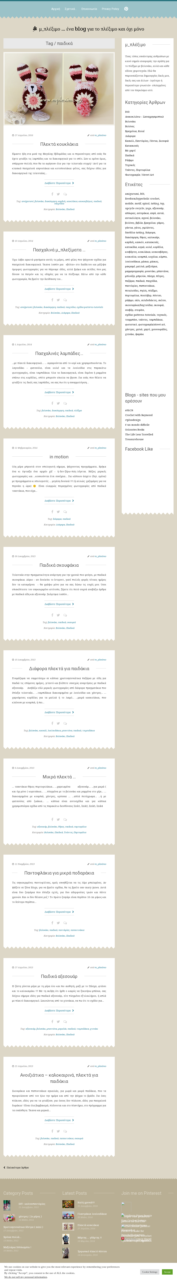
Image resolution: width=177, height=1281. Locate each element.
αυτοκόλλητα (132, 218)
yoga (148, 208)
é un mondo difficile (137, 424)
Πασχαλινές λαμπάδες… (59, 353)
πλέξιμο (78, 410)
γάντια (129, 227)
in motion (59, 456)
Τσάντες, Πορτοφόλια (75, 832)
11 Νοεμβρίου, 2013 (25, 864)
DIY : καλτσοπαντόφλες (32, 1203)
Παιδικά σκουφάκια (59, 565)
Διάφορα (65, 312)
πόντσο (157, 295)
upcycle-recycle (134, 208)
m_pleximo (100, 135)
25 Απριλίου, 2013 (24, 1066)
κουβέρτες (131, 251)
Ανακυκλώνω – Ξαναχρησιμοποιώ (144, 116)
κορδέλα (158, 247)
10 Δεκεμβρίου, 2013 (25, 659)
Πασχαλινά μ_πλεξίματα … (59, 249)
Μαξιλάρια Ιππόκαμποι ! (17, 1247)
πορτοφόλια (80, 826)
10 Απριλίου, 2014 (24, 240)
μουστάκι (150, 271)
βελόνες (129, 222)
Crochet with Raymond (139, 415)
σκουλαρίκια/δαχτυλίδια (139, 305)
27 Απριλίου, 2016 (24, 135)
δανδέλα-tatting (134, 232)
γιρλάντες (148, 227)
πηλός (143, 290)
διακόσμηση (51, 201)
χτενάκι (94, 1028)
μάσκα (145, 261)
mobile (129, 203)
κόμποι (163, 256)
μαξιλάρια (151, 266)
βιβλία (139, 222)
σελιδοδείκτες (149, 300)
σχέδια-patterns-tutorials (90, 307)
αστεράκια (143, 213)
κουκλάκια (72, 201)
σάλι (137, 300)
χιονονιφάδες (159, 329)
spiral (146, 203)
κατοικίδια (131, 247)
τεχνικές (161, 314)
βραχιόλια (150, 222)
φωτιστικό (131, 324)
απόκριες (130, 213)
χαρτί (147, 329)
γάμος (160, 222)
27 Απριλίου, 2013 (24, 967)
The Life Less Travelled (139, 434)
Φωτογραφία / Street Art (139, 174)
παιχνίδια (59, 203)
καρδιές (62, 201)
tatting (155, 203)
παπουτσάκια (77, 930)
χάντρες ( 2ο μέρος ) (30, 1216)
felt (142, 193)
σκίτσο (162, 300)
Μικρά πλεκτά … (59, 776)
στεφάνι (139, 310)
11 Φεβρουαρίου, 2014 (26, 447)
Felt (127, 111)
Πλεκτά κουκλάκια (59, 144)
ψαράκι (139, 334)
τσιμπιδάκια (88, 730)
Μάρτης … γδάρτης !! (90, 1237)
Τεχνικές (130, 165)
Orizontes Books (134, 429)
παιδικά (97, 201)
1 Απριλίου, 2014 (23, 344)
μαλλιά (140, 266)
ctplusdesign (133, 420)
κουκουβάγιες (85, 201)
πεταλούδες (132, 290)
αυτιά (160, 213)
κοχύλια (153, 256)
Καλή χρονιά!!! (86, 1202)
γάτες (137, 227)
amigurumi (28, 201)
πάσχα (151, 276)
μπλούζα (130, 276)
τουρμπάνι (131, 319)
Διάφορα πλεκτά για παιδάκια (59, 668)
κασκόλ (43, 730)
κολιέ (149, 247)
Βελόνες (129, 126)
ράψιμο (129, 300)
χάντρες (129, 329)
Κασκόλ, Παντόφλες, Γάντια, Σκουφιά (147, 140)
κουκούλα (130, 256)
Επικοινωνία (89, 9)
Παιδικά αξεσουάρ (59, 976)
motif (138, 203)
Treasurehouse (134, 439)
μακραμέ (130, 266)
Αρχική (55, 9)
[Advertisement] (147, 366)
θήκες (61, 826)
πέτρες (160, 276)
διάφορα (57, 518)
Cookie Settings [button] (149, 1272)
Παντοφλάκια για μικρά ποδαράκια (59, 873)
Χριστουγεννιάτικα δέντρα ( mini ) (23, 1227)
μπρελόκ (62, 1028)
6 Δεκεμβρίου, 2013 (24, 767)
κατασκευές (152, 242)
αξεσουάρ (42, 826)
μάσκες (154, 261)
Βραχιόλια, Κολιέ (135, 131)
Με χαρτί (130, 150)
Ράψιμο (129, 160)
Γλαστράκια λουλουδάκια (92, 1213)
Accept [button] (167, 1272)
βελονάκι (39, 201)
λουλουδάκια (54, 730)
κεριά (141, 247)
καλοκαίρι (153, 237)
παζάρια (129, 281)
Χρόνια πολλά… (12, 1237)
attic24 (129, 410)
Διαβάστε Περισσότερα (57, 183)
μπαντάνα (67, 730)
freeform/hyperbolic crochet (142, 198)
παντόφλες (63, 930)
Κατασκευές (132, 145)
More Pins (130, 1239)
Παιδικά (70, 209)
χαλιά (139, 329)
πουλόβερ (145, 295)
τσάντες (143, 319)
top (162, 203)
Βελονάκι (60, 209)
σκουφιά (71, 622)
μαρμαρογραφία (134, 271)
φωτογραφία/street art (151, 324)
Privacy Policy (110, 9)
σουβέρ (129, 310)
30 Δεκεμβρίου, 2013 (25, 556)
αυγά (153, 213)
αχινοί (145, 218)
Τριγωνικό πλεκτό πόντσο (92, 1251)
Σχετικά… (71, 9)
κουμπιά (142, 256)
